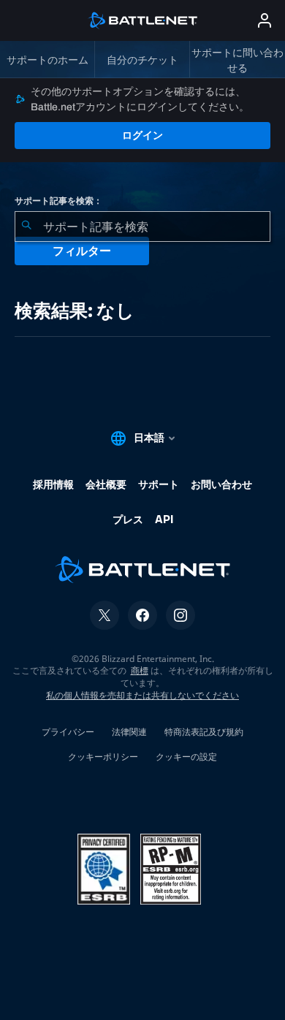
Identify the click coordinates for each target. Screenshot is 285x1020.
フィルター (82, 251)
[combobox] (142, 226)
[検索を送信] (26, 226)
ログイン (142, 135)
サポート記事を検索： (58, 201)
